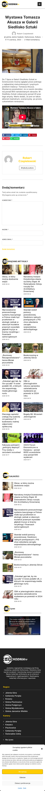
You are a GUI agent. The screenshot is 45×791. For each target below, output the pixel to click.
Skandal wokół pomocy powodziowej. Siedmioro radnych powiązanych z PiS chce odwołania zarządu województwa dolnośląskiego (32, 320)
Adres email (7, 239)
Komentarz (7, 200)
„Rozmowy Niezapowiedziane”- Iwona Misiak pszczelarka (26, 554)
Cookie (20, 788)
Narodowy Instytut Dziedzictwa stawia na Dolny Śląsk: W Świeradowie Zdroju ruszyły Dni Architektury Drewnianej (33, 284)
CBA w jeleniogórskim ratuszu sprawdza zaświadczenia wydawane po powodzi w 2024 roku (32, 388)
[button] (42, 749)
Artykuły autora (27, 168)
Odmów (23, 777)
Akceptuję (22, 772)
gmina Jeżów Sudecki (15, 37)
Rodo (24, 788)
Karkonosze (29, 37)
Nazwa (5, 229)
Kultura (38, 37)
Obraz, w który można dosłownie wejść (10, 279)
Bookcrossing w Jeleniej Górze (28, 565)
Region (6, 687)
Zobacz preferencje (22, 783)
